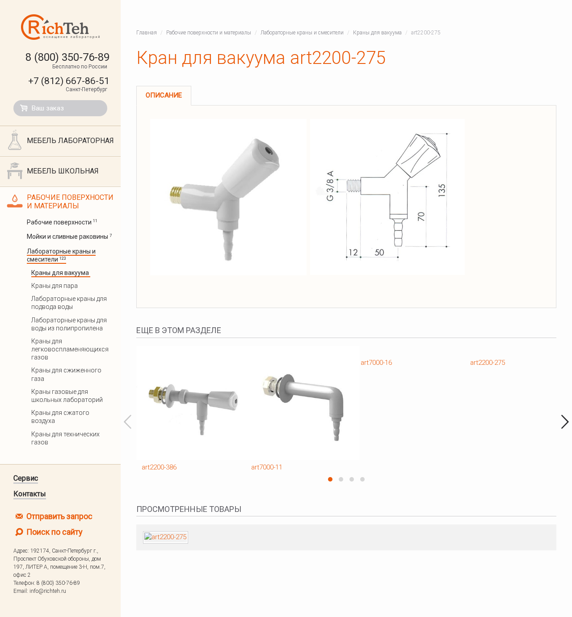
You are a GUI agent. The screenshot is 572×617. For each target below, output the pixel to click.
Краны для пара (55, 285)
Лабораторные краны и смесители (61, 255)
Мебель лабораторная (70, 140)
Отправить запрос (59, 516)
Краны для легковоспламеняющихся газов (70, 349)
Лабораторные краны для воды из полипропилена (69, 324)
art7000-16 (376, 363)
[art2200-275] (510, 350)
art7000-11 (266, 467)
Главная (146, 33)
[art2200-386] (182, 403)
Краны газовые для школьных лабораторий (67, 395)
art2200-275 (487, 363)
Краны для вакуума (60, 272)
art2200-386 (159, 467)
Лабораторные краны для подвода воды (69, 302)
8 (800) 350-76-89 (67, 57)
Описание (164, 95)
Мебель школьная (63, 171)
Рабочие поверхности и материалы (70, 201)
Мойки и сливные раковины (69, 236)
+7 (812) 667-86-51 (68, 81)
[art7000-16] (401, 350)
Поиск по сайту (54, 532)
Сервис (25, 478)
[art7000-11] (291, 403)
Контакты (29, 494)
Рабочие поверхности (62, 222)
